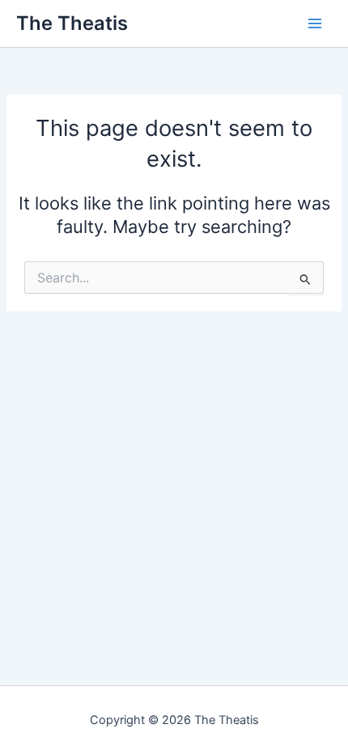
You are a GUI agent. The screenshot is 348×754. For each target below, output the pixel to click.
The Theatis (72, 23)
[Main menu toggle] (315, 23)
